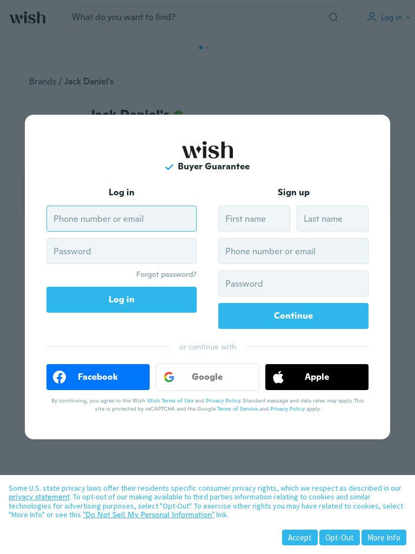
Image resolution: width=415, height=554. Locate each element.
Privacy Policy (223, 400)
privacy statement (39, 497)
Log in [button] (122, 299)
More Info (383, 537)
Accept (300, 537)
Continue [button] (293, 315)
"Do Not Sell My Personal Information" (149, 514)
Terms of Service (237, 408)
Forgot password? (166, 274)
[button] (98, 377)
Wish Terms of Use (170, 400)
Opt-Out (339, 537)
